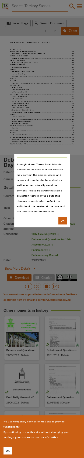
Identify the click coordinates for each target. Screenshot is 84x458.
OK (63, 221)
